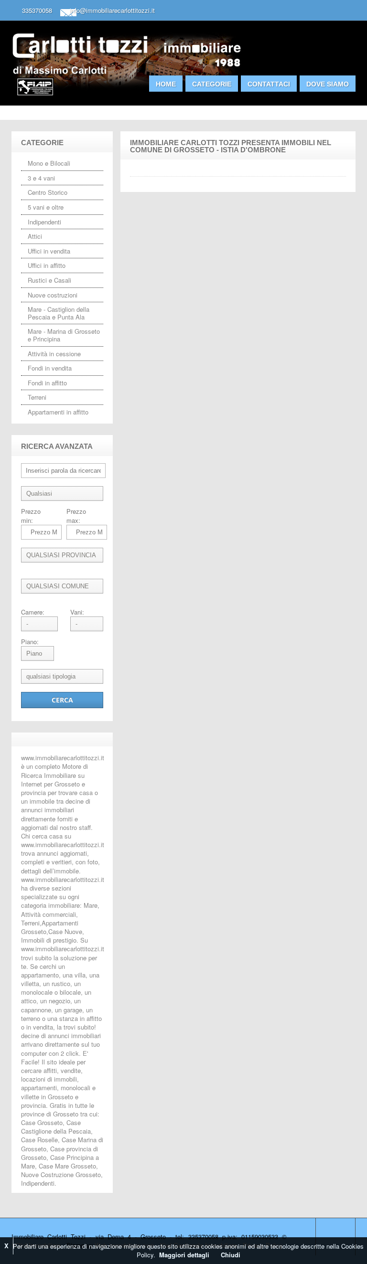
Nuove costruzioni (52, 294)
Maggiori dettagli (184, 1254)
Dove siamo (327, 84)
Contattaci (269, 84)
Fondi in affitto (47, 382)
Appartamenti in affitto (58, 411)
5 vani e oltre (46, 207)
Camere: (32, 612)
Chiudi (230, 1254)
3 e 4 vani (41, 177)
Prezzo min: (31, 515)
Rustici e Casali (49, 280)
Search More (345, 124)
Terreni (37, 397)
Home (166, 84)
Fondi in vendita (50, 367)
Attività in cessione (54, 353)
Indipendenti (44, 221)
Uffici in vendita (49, 250)
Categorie (211, 84)
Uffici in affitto (46, 265)
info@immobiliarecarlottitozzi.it (112, 10)
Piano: (30, 641)
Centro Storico (47, 192)
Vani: (77, 612)
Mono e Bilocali (49, 163)
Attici (35, 236)
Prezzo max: (76, 515)
